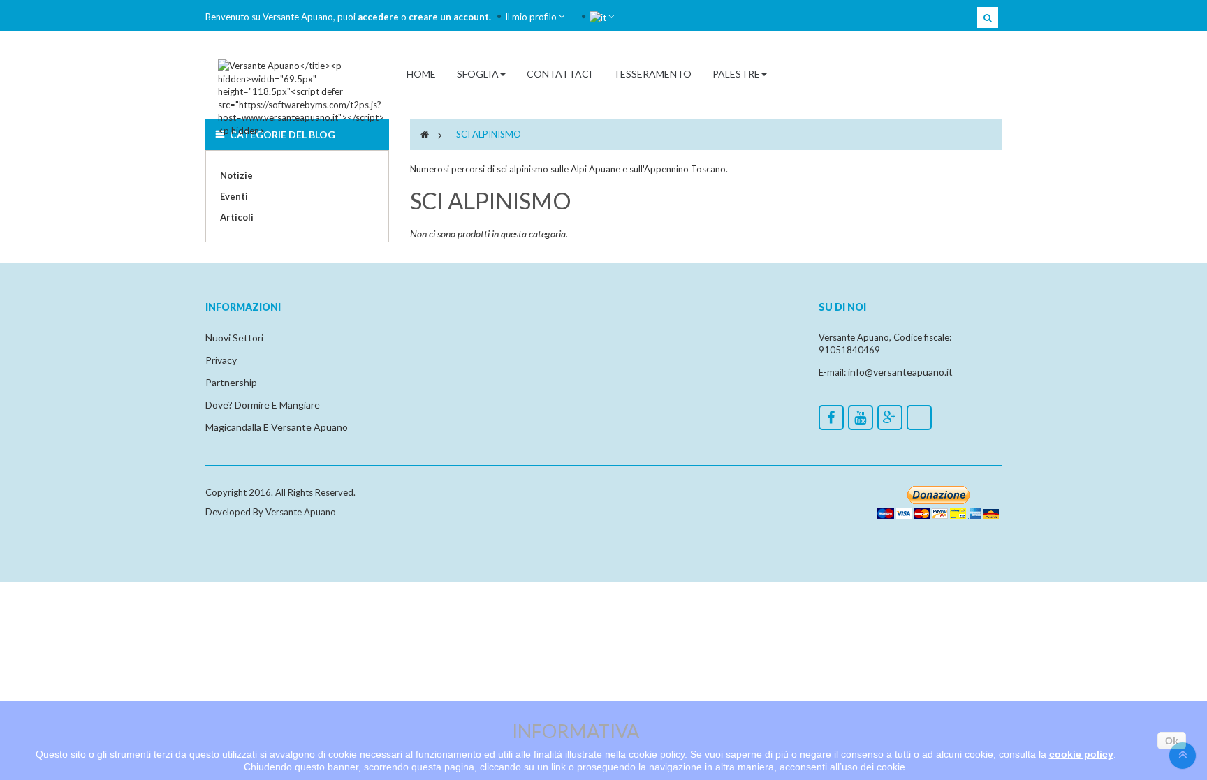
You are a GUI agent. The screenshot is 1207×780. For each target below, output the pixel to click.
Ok (1171, 740)
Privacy (221, 360)
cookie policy (1081, 754)
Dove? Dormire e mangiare (262, 405)
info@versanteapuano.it (900, 372)
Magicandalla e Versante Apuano (276, 427)
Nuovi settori (234, 338)
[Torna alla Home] (424, 134)
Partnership (231, 382)
